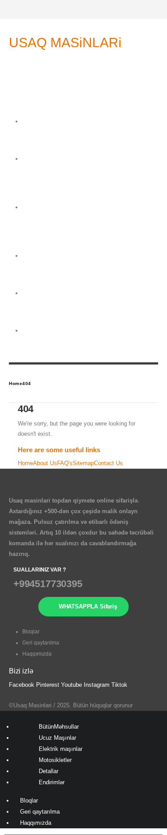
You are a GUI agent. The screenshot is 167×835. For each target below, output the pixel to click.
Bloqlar (31, 631)
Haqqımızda (37, 654)
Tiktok (119, 684)
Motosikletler (55, 760)
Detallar (32, 319)
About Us (45, 463)
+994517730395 (47, 583)
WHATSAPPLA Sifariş (88, 606)
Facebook (21, 684)
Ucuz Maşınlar (57, 737)
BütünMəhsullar (59, 726)
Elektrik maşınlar (34, 239)
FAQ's (65, 463)
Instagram (97, 684)
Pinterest (47, 684)
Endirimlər (52, 782)
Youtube (71, 684)
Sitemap (83, 463)
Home (25, 463)
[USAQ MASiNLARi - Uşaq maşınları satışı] (68, 55)
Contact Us (108, 463)
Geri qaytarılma (40, 643)
